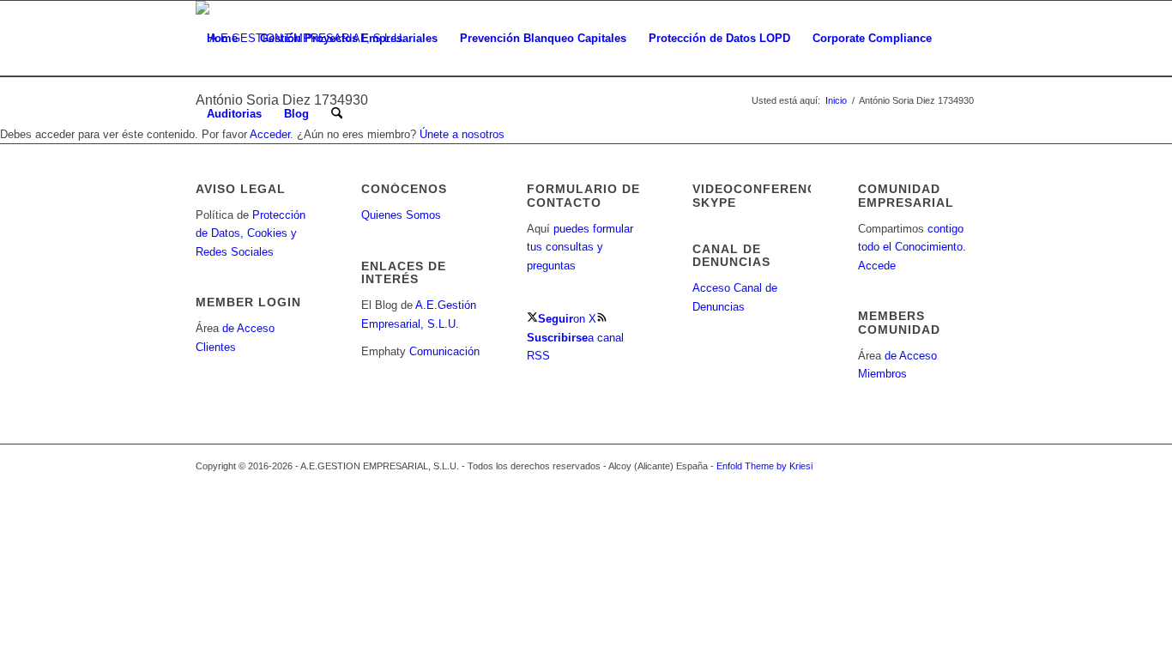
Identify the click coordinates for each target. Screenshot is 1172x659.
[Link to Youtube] (938, 466)
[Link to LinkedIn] (886, 466)
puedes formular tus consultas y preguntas (580, 247)
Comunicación (444, 351)
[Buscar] (336, 114)
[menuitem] (222, 38)
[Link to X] (860, 466)
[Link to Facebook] (912, 466)
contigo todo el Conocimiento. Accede (912, 247)
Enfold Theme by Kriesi (764, 466)
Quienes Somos (401, 215)
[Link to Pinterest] (963, 466)
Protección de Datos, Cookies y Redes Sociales (250, 233)
